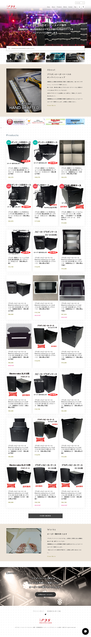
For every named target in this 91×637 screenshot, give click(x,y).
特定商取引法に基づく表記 (54, 611)
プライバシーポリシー (38, 611)
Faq (75, 6)
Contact (70, 6)
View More (51, 105)
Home (48, 6)
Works (65, 6)
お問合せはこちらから (45, 594)
